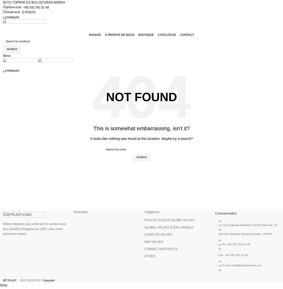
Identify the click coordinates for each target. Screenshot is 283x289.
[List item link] (247, 247)
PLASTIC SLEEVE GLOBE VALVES (169, 220)
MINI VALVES (153, 242)
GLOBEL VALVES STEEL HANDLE (168, 227)
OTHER (149, 256)
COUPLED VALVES (158, 234)
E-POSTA (29, 12)
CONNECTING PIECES (161, 249)
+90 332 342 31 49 (36, 7)
